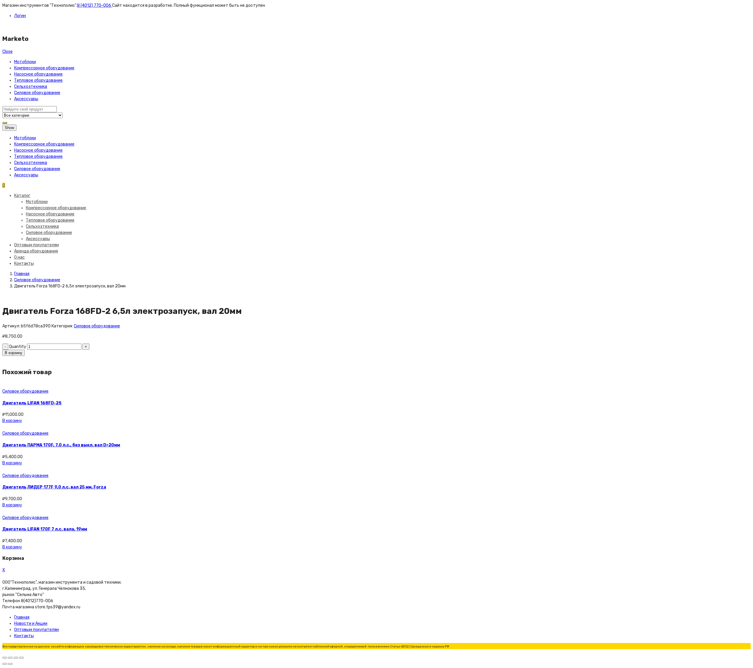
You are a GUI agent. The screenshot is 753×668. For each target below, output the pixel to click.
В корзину (13, 353)
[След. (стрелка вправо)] (10, 664)
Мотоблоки (25, 61)
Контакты (24, 263)
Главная (21, 273)
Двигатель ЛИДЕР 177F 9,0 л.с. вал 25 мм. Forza (54, 487)
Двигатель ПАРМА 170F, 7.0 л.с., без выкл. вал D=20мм (61, 445)
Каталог (22, 195)
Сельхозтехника (30, 86)
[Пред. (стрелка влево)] (4, 664)
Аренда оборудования (36, 251)
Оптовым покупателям (36, 244)
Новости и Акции (30, 623)
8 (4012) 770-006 (94, 5)
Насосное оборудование (38, 74)
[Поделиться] (10, 658)
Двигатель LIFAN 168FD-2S (31, 403)
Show (9, 127)
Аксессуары (26, 98)
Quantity (17, 346)
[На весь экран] (16, 658)
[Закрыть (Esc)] (4, 658)
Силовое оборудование (37, 92)
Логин (20, 15)
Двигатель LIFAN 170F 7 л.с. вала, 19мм (44, 529)
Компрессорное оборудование (44, 68)
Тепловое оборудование (38, 80)
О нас (19, 257)
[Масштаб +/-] (21, 658)
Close (7, 51)
